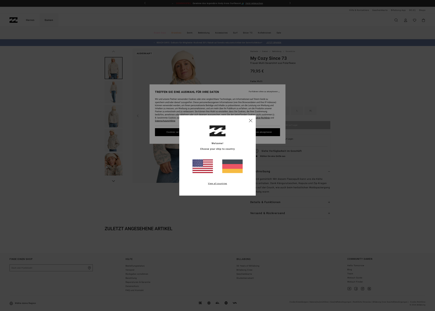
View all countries (217, 183)
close (250, 120)
